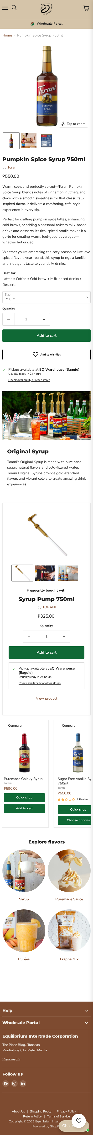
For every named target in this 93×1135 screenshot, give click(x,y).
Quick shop (24, 797)
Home (7, 35)
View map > (11, 1059)
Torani (12, 167)
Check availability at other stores (29, 380)
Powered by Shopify (46, 1126)
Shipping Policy (41, 1111)
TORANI (49, 607)
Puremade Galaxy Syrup (23, 778)
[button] (11, 141)
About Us (18, 1111)
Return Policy (32, 1116)
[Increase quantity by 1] (44, 319)
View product (46, 699)
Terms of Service (58, 1116)
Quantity (8, 309)
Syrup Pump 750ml (46, 599)
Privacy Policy (66, 1111)
